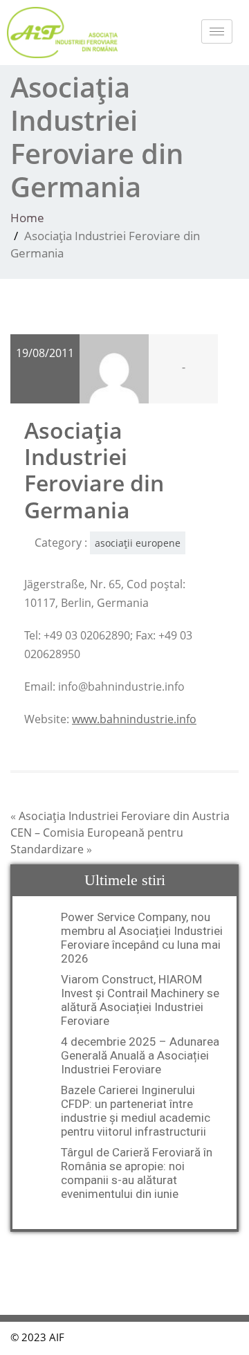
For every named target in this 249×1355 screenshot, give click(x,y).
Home (27, 218)
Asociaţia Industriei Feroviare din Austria (124, 816)
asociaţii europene (138, 542)
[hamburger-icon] (216, 31)
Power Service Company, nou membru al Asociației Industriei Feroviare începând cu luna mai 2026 (142, 937)
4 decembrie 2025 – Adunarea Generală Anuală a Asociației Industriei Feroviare (140, 1055)
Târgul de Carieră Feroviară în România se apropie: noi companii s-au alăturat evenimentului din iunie (136, 1173)
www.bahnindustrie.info (134, 719)
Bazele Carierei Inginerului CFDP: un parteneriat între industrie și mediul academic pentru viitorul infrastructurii (135, 1110)
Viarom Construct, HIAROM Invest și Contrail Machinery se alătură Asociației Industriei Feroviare (140, 1000)
